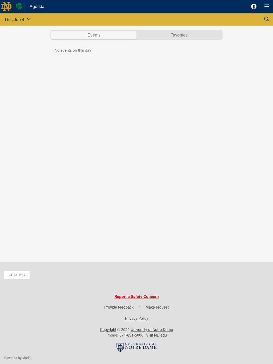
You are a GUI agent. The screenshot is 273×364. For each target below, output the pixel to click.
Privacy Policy (136, 318)
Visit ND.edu (156, 335)
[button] (253, 6)
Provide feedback (119, 307)
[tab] (93, 35)
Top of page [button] (17, 275)
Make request (157, 307)
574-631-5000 (131, 335)
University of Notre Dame (152, 329)
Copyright (108, 329)
